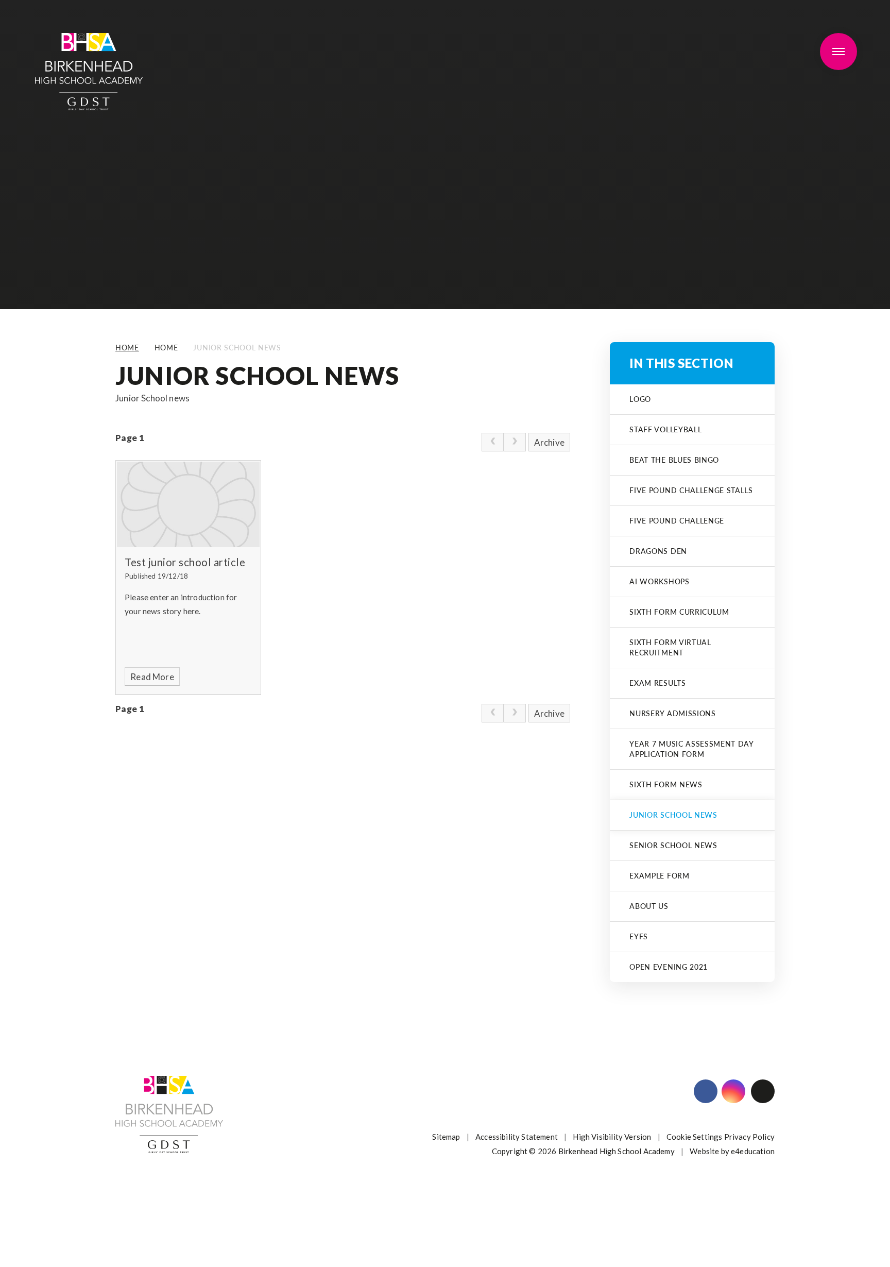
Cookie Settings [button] (694, 1136)
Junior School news (237, 347)
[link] (493, 442)
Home (127, 347)
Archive (549, 442)
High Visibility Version (612, 1136)
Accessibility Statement (516, 1136)
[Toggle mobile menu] (838, 51)
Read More (152, 676)
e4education (753, 1151)
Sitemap (446, 1136)
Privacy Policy (749, 1136)
